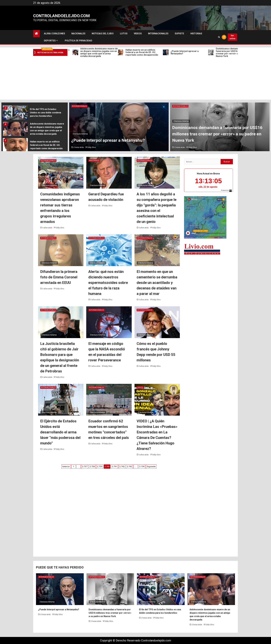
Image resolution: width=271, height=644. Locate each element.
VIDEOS (138, 33)
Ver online (232, 37)
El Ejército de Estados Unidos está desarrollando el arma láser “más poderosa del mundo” (60, 432)
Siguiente (151, 466)
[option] (34, 113)
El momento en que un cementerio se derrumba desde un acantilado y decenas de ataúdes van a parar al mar (157, 282)
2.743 (129, 466)
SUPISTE (179, 33)
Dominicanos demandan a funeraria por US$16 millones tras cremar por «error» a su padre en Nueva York (210, 52)
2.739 (99, 466)
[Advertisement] (135, 78)
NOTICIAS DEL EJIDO (103, 33)
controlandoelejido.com (61, 15)
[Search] (219, 37)
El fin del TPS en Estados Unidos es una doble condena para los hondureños (45, 112)
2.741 (114, 466)
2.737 (84, 466)
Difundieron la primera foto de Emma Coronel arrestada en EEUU (58, 277)
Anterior (66, 466)
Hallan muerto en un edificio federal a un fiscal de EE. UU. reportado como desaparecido (117, 52)
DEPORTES (50, 40)
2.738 (92, 466)
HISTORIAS (196, 33)
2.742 (121, 466)
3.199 (141, 466)
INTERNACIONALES (158, 33)
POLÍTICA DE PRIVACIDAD (78, 40)
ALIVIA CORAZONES (54, 33)
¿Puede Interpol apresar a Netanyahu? (161, 52)
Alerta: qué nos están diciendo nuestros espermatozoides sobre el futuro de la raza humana (108, 282)
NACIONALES (78, 33)
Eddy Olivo (92, 147)
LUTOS (123, 33)
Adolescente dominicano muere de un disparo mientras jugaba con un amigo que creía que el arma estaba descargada (75, 52)
